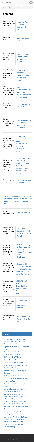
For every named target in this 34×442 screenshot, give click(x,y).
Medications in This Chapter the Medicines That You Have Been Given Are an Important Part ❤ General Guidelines (16, 419)
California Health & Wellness (12, 357)
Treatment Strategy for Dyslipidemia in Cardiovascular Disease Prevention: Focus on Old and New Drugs (24, 250)
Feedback (23, 440)
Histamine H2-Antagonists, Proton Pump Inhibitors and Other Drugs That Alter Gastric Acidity (24, 269)
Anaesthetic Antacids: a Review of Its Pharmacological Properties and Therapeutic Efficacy (23, 143)
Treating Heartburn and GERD (24, 105)
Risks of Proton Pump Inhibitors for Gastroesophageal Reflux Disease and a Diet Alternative (23, 92)
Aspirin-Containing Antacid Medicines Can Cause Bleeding (23, 304)
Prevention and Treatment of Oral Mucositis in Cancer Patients (24, 232)
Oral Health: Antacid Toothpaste (13, 363)
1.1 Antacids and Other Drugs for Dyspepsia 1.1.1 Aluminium (23, 58)
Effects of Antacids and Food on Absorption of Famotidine (24, 124)
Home (4, 8)
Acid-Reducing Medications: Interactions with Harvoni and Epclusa (22, 75)
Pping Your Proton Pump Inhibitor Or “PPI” (23, 319)
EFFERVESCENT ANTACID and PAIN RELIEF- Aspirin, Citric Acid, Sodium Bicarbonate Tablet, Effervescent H (15, 341)
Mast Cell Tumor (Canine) (23, 39)
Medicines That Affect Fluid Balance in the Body (22, 26)
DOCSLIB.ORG (7, 2)
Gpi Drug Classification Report (13, 376)
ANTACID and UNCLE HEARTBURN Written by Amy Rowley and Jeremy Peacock (23, 287)
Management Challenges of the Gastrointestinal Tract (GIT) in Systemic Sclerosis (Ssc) (15, 396)
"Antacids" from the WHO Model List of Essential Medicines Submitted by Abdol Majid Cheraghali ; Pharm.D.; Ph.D (18, 200)
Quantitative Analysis (10, 360)
